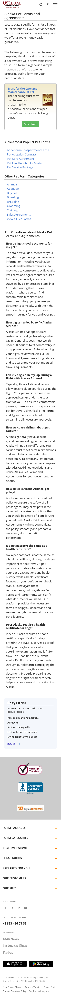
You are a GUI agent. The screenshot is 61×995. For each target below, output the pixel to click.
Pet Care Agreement (20, 159)
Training (12, 210)
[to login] (48, 5)
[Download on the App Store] (15, 964)
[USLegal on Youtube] (25, 908)
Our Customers (14, 878)
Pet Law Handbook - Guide (24, 163)
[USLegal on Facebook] (12, 908)
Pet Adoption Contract (21, 154)
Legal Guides (12, 858)
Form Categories (15, 838)
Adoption (13, 189)
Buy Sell (12, 193)
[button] (55, 5)
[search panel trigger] (41, 5)
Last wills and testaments (22, 732)
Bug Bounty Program (39, 991)
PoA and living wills (18, 727)
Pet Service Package (20, 167)
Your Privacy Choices (12, 987)
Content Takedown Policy (14, 991)
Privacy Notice (50, 987)
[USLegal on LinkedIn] (19, 908)
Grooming (13, 206)
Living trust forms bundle (22, 736)
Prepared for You (16, 868)
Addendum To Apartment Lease (28, 150)
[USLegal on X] (5, 908)
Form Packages (14, 828)
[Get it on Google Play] (41, 964)
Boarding (13, 197)
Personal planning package (23, 717)
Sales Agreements (19, 214)
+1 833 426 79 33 (14, 923)
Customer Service (16, 848)
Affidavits (12, 722)
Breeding (13, 202)
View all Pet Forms (19, 219)
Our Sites (9, 888)
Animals (12, 184)
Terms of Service (33, 987)
